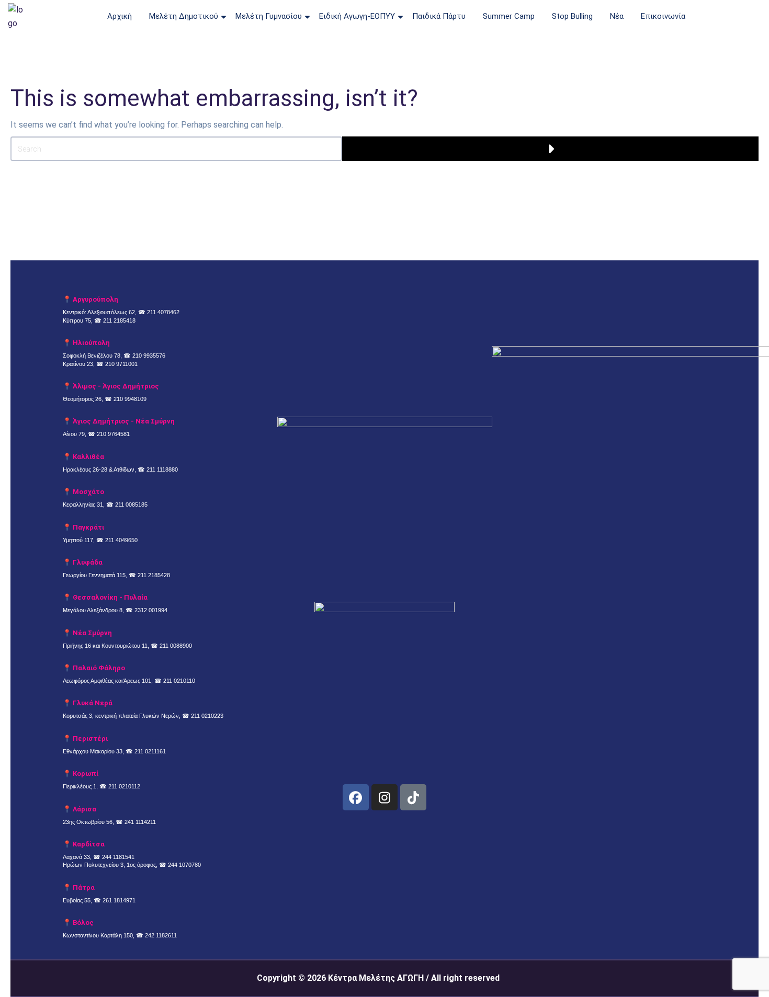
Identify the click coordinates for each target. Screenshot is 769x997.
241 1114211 (140, 822)
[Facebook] (356, 797)
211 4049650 (121, 540)
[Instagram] (384, 797)
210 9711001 (121, 364)
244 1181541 (118, 857)
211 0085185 (131, 504)
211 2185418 (119, 320)
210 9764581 (113, 434)
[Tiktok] (413, 797)
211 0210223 (207, 716)
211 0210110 (179, 681)
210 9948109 (130, 399)
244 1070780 (184, 865)
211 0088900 (176, 646)
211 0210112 (124, 786)
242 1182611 (161, 935)
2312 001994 (150, 610)
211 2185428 (154, 575)
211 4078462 (163, 312)
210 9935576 (148, 355)
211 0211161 (150, 751)
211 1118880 (162, 469)
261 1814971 (119, 900)
